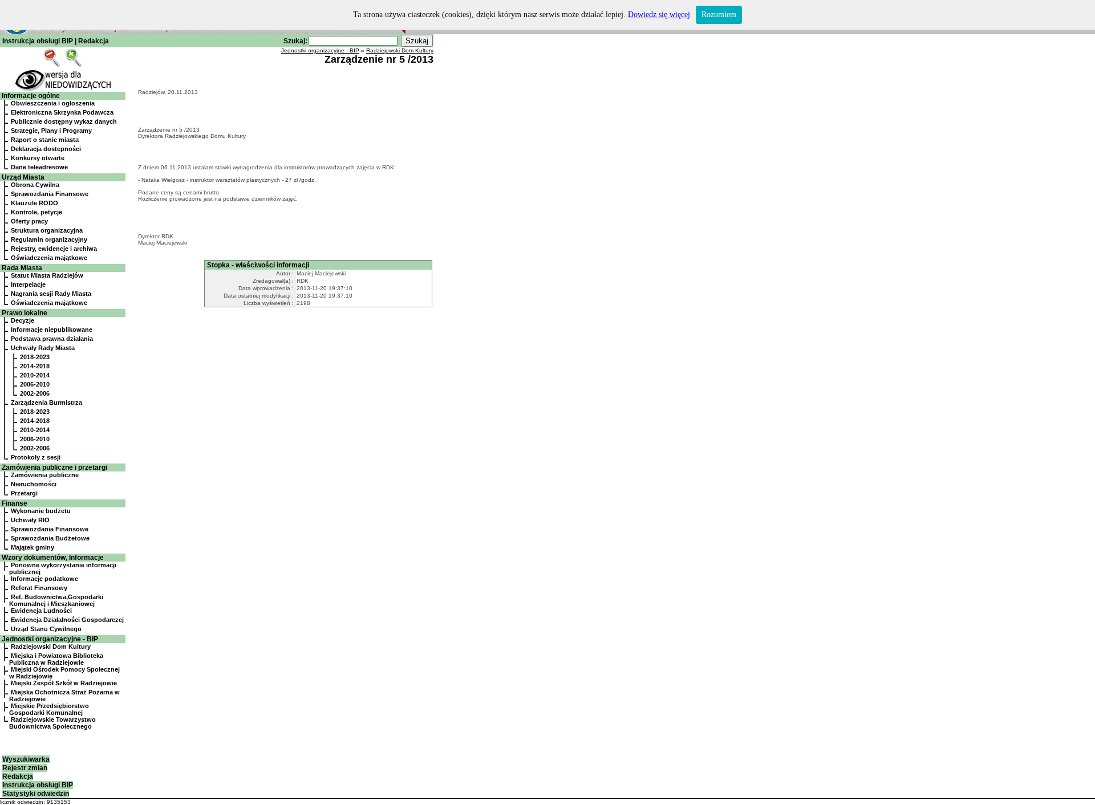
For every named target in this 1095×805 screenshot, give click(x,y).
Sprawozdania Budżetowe (50, 538)
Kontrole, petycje (36, 212)
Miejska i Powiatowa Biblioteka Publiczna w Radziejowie (56, 659)
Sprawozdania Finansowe (49, 193)
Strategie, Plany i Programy (51, 130)
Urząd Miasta (23, 177)
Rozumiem (718, 14)
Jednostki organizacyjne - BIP (50, 639)
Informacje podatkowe (44, 578)
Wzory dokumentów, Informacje (53, 558)
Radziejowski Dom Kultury (51, 646)
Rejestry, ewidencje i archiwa (54, 248)
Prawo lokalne (24, 313)
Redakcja (93, 41)
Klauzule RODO (34, 203)
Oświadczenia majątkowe (49, 257)
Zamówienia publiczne (45, 474)
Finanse (14, 503)
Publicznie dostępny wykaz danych (64, 121)
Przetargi (24, 493)
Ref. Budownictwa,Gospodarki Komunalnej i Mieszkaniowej (56, 600)
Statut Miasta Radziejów (47, 275)
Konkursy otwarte (37, 158)
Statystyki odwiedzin (35, 794)
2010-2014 (35, 375)
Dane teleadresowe (39, 167)
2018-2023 (35, 356)
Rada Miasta (22, 268)
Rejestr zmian (24, 768)
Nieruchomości (33, 484)
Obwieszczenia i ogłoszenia (53, 103)
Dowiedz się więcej (659, 14)
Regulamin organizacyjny (49, 239)
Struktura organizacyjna (47, 230)
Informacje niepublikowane (51, 329)
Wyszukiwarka (26, 759)
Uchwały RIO (30, 520)
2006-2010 (35, 384)
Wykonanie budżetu (41, 510)
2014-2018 (35, 366)
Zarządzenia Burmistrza (46, 402)
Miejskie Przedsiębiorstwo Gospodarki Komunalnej (49, 709)
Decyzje (22, 320)
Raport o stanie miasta (45, 139)
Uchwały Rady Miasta (43, 347)
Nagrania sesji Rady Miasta (51, 293)
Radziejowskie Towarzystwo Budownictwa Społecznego (52, 723)
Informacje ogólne (31, 96)
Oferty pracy (29, 221)
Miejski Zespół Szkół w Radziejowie (64, 683)
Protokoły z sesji (35, 457)
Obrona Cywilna (35, 184)
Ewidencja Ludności (41, 610)
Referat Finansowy (39, 587)
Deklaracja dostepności (46, 148)
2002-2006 (35, 393)
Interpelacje (28, 284)
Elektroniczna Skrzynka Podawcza (62, 112)
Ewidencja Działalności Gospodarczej (67, 619)
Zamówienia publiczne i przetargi (54, 467)
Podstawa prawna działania (52, 338)
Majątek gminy (32, 547)
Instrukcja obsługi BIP (37, 41)
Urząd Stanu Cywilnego (46, 628)
